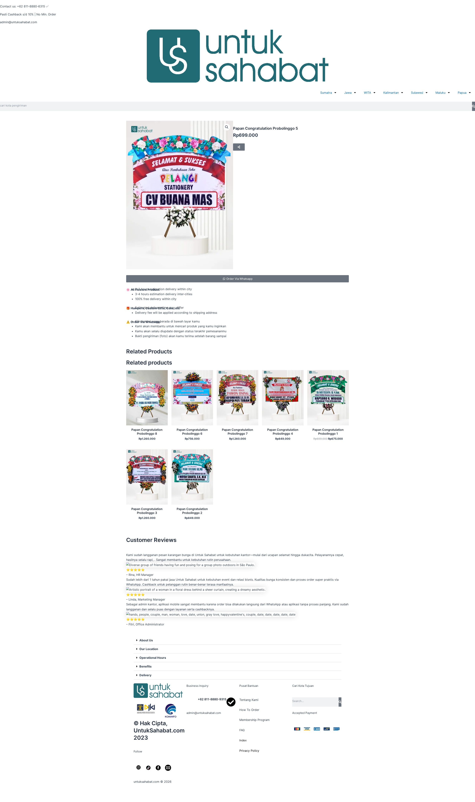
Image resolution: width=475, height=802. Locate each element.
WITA (367, 92)
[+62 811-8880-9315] (231, 702)
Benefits (145, 666)
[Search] (473, 106)
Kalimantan (391, 92)
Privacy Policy (249, 750)
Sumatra (326, 92)
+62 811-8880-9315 (212, 699)
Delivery (145, 675)
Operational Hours (152, 658)
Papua (462, 92)
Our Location (148, 649)
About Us (146, 640)
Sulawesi (417, 92)
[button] (226, 127)
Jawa (348, 92)
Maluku (440, 92)
